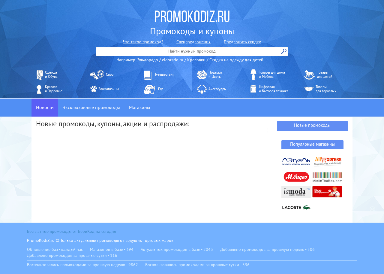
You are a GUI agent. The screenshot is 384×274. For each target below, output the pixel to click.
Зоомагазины (108, 89)
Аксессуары (217, 89)
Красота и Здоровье (53, 89)
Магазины (139, 107)
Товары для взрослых (326, 89)
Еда (161, 89)
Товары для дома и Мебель (272, 75)
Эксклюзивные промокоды (91, 107)
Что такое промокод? (143, 42)
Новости (45, 107)
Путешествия (164, 75)
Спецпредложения (193, 42)
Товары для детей (324, 75)
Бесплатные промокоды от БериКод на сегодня (71, 231)
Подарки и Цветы (215, 75)
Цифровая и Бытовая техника (274, 89)
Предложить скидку (242, 42)
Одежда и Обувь (51, 75)
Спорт (110, 75)
